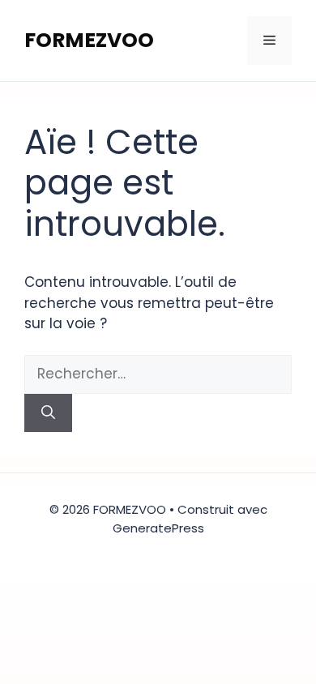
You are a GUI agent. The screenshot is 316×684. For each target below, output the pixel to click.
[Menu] (269, 40)
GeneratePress (158, 528)
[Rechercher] (48, 413)
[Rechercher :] (158, 373)
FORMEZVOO (89, 40)
